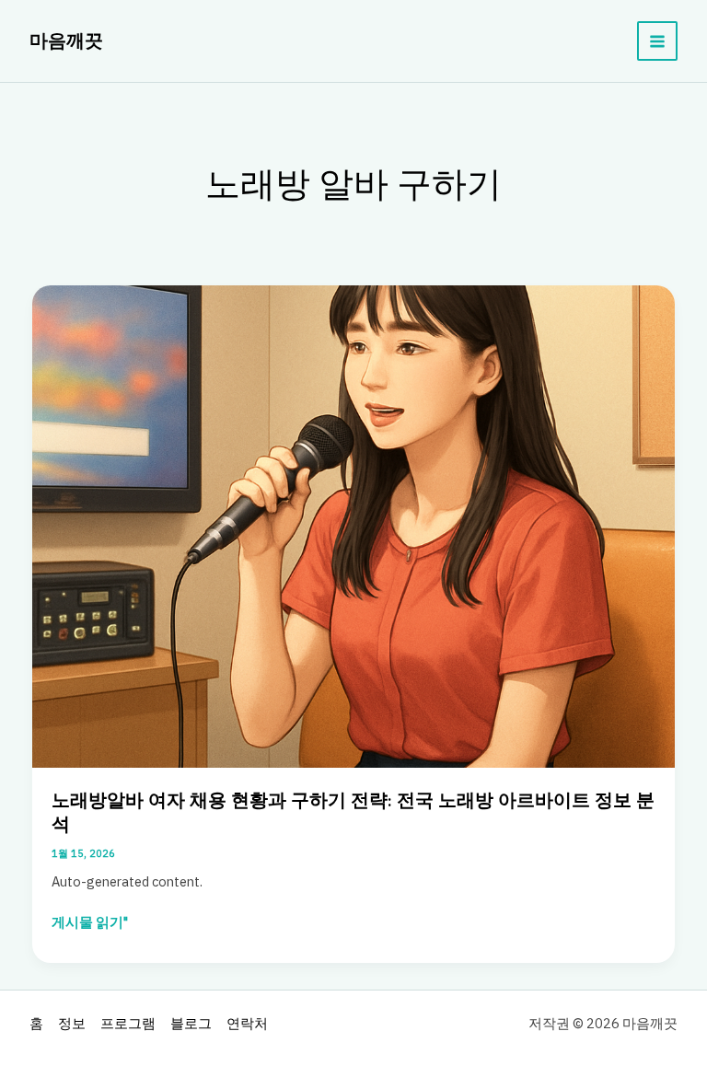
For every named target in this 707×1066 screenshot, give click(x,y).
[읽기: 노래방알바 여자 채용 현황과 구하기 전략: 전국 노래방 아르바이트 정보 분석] (354, 525)
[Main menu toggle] (657, 41)
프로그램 (128, 1023)
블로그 (191, 1023)
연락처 (247, 1023)
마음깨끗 (66, 40)
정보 (72, 1023)
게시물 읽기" (90, 922)
